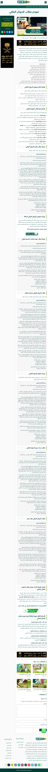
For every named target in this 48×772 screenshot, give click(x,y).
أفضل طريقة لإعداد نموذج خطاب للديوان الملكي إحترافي (33, 81)
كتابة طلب (9, 753)
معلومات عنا (20, 747)
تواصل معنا (21, 744)
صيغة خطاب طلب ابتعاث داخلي (40, 689)
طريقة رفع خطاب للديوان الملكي (38, 67)
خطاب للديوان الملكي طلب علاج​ (38, 79)
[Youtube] (29, 765)
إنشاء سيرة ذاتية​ (8, 758)
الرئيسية (45, 7)
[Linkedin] (19, 765)
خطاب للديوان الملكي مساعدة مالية (37, 74)
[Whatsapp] (39, 765)
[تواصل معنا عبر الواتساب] (44, 732)
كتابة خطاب (40, 7)
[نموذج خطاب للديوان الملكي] (32, 45)
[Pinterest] (22, 765)
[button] (46, 2)
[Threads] (9, 765)
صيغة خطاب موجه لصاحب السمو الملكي (36, 72)
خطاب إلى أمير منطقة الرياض (41, 674)
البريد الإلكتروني (43, 724)
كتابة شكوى (8, 748)
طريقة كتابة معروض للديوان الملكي (37, 66)
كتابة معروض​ (8, 743)
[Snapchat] (12, 765)
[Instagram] (25, 765)
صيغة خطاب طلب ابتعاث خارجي (24, 689)
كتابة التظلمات (8, 750)
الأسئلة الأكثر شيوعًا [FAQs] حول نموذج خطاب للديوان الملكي (32, 83)
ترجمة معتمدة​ (8, 755)
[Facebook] (36, 765)
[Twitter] (32, 765)
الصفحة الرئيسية (20, 742)
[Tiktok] (15, 765)
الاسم (45, 719)
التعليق (45, 703)
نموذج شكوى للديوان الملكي (39, 76)
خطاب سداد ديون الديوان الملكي (38, 78)
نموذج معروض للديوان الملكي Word (37, 71)
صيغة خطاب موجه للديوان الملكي (38, 69)
